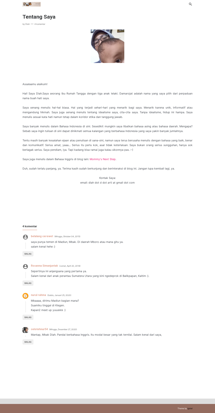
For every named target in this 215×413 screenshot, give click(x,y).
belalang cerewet (42, 236)
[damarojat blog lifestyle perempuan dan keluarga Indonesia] (32, 4)
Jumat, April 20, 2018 (70, 266)
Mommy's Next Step (103, 159)
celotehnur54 (39, 329)
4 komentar (39, 24)
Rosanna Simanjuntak (44, 265)
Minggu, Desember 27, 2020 (63, 329)
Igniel (189, 408)
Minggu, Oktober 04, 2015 (67, 236)
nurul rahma (38, 295)
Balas (28, 254)
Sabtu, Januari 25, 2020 (59, 295)
